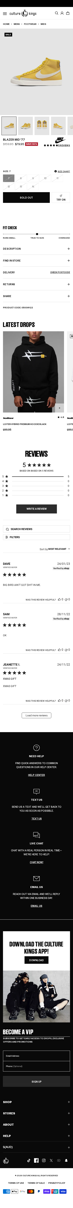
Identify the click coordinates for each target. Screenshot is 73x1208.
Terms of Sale (36, 1182)
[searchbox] (39, 529)
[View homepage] (23, 13)
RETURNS (9, 284)
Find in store (12, 260)
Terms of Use (16, 1182)
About (8, 1124)
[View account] (62, 13)
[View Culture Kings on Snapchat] (66, 1160)
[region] (35, 477)
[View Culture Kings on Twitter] (51, 1160)
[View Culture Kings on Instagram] (44, 1160)
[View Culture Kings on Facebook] (36, 1160)
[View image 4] (58, 126)
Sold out (26, 197)
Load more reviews (37, 715)
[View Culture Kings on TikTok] (29, 1160)
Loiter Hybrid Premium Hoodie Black (24, 424)
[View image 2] (25, 126)
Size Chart (64, 171)
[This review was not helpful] (66, 599)
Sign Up (37, 1081)
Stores (9, 1113)
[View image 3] (42, 126)
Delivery (36, 272)
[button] (68, 13)
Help (7, 1136)
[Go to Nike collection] (60, 140)
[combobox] (55, 549)
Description (12, 248)
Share (7, 296)
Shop (7, 1102)
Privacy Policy (56, 1182)
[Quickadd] (59, 408)
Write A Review (37, 508)
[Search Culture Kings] (56, 13)
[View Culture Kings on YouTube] (59, 1160)
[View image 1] (9, 126)
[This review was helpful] (59, 599)
